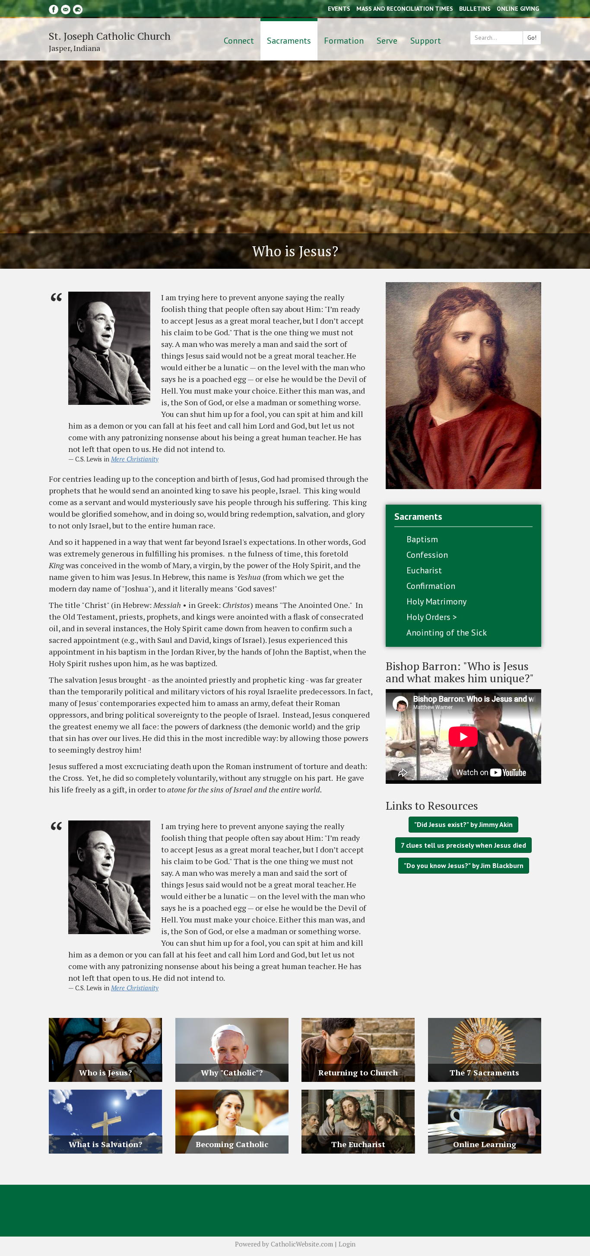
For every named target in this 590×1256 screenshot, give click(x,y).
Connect (239, 40)
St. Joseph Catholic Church (110, 36)
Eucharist (424, 570)
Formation (344, 40)
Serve (387, 40)
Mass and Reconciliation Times (404, 9)
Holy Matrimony (436, 601)
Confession (427, 554)
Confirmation (430, 585)
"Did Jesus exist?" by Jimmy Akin (463, 824)
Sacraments (289, 40)
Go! (531, 37)
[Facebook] (53, 8)
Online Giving (518, 9)
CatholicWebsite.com (302, 1244)
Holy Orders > (431, 617)
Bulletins (475, 9)
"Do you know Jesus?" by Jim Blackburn (463, 865)
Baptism (422, 539)
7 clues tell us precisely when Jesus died (463, 845)
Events (339, 9)
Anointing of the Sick (446, 632)
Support (425, 40)
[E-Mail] (65, 8)
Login (347, 1244)
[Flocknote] (77, 8)
